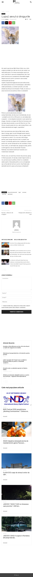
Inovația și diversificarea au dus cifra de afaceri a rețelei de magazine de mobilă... (16, 347)
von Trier (4, 194)
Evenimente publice (7, 364)
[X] (6, 22)
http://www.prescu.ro (16, 232)
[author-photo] (16, 227)
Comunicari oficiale (7, 349)
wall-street (10, 194)
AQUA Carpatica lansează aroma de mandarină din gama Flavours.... (15, 442)
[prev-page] (2, 270)
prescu (6, 19)
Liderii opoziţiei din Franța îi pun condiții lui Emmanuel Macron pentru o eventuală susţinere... (15, 361)
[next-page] (5, 270)
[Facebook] (3, 22)
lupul (20, 192)
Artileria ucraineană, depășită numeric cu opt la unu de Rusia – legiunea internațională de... (16, 375)
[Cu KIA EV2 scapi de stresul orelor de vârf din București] (16, 460)
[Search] (31, 2)
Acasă (3, 11)
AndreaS (5, 416)
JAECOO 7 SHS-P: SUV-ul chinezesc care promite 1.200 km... (16, 505)
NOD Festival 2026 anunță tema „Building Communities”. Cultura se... (16, 410)
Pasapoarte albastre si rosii (25, 213)
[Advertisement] (16, 7)
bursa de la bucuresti (12, 192)
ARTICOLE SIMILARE (7, 239)
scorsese (24, 192)
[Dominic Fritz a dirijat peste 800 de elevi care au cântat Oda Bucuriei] (5, 245)
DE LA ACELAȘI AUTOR (20, 239)
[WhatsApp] (13, 22)
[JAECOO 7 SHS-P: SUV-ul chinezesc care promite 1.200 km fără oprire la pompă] (16, 492)
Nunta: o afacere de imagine (7, 213)
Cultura (7, 11)
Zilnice (4, 356)
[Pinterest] (10, 22)
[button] (2, 2)
